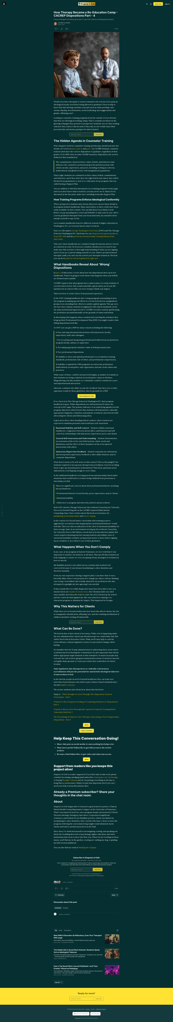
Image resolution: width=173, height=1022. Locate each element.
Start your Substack (82, 1014)
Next (113, 895)
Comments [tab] (58, 908)
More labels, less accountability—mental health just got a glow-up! (74, 940)
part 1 (73, 149)
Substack (77, 1018)
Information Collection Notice (86, 875)
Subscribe (158, 4)
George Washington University (85, 230)
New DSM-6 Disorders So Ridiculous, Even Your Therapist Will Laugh (78, 936)
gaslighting (58, 516)
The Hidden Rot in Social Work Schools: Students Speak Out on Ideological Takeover (77, 951)
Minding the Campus (87, 847)
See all (57, 982)
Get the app (95, 1014)
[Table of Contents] (2, 511)
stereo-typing (89, 516)
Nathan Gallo (62, 958)
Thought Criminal (69, 780)
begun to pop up (67, 685)
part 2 (79, 149)
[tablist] (61, 908)
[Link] (51, 140)
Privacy (88, 1009)
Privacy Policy (100, 875)
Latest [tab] (60, 930)
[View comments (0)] (62, 29)
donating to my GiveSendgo (106, 777)
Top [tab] (56, 930)
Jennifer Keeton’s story (78, 592)
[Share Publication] (151, 4)
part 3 (88, 149)
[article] (86, 940)
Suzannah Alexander (64, 22)
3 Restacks (70, 882)
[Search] (147, 4)
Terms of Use (95, 873)
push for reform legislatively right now (81, 258)
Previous (61, 895)
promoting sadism (71, 516)
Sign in (167, 4)
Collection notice (101, 1009)
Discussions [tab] (67, 930)
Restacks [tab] (65, 908)
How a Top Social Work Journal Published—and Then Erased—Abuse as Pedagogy (76, 967)
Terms (93, 1009)
